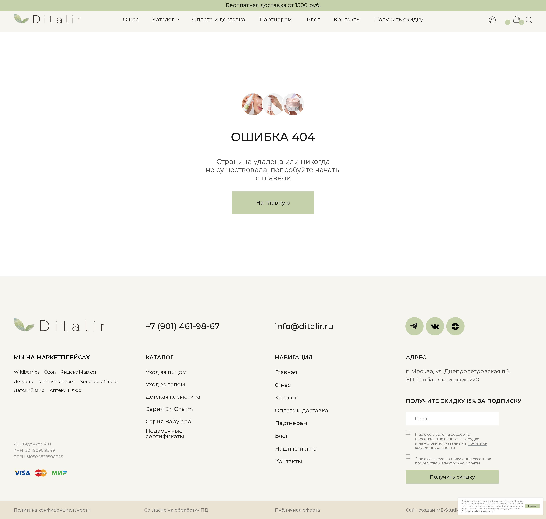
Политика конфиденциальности (52, 510)
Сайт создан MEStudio (433, 510)
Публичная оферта (297, 510)
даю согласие (431, 434)
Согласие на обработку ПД (176, 510)
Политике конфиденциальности (477, 511)
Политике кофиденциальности (451, 445)
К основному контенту (17, 5)
